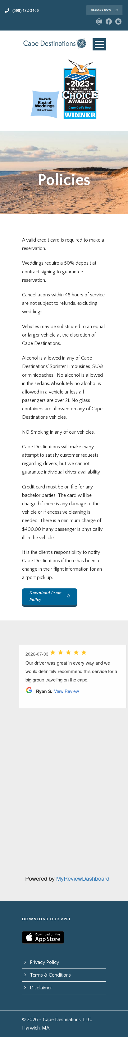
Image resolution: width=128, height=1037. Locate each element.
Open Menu (99, 44)
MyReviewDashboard (82, 878)
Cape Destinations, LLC (67, 1019)
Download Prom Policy (46, 596)
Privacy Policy (44, 962)
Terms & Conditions (50, 975)
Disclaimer (41, 988)
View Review (66, 691)
